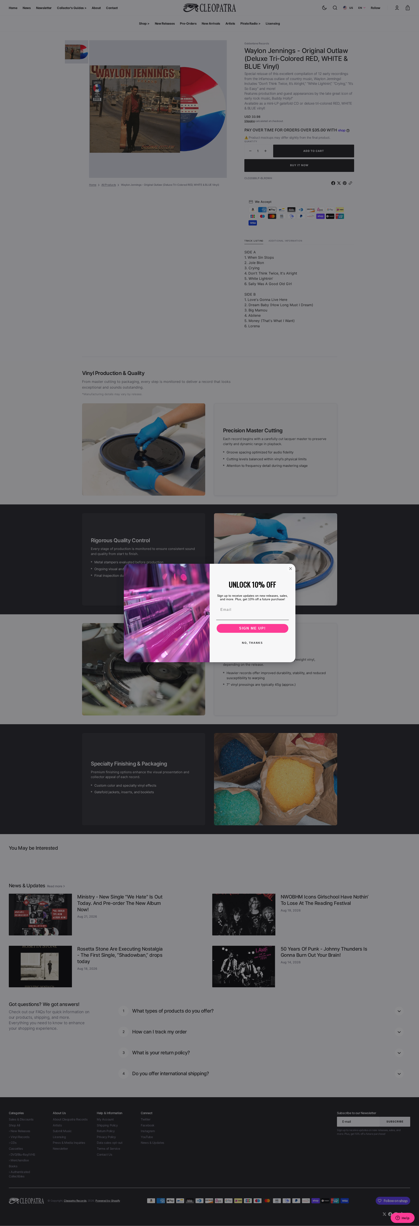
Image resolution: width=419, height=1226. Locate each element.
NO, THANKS (252, 642)
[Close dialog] (290, 568)
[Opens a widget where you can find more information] (402, 1218)
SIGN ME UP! (252, 628)
